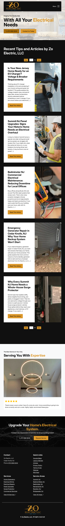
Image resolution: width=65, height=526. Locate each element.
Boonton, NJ (37, 489)
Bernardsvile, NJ (38, 486)
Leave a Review (38, 460)
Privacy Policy (37, 465)
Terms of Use (37, 468)
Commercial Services (10, 491)
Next (39, 60)
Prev (26, 60)
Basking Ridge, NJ (39, 482)
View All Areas (38, 494)
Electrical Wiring (9, 482)
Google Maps (37, 458)
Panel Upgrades (9, 486)
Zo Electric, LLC (27, 517)
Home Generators (9, 479)
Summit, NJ (36, 479)
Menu (54, 6)
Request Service (41, 438)
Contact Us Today (28, 31)
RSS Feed (36, 472)
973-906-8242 (12, 31)
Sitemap (35, 470)
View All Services (9, 494)
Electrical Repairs (9, 484)
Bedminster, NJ (38, 484)
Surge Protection (9, 489)
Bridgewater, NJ (38, 491)
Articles (35, 463)
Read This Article (15, 105)
